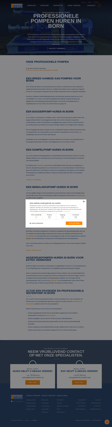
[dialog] (56, 213)
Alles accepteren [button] (74, 223)
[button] (36, 223)
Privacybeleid (66, 211)
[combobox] (84, 201)
